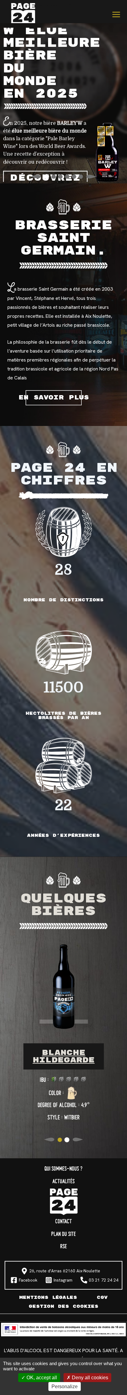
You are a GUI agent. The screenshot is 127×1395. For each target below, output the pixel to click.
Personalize (64, 1386)
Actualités (63, 1181)
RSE (63, 1246)
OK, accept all (41, 1377)
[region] (63, 105)
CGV (102, 1297)
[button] (46, 176)
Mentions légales (48, 1297)
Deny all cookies (89, 1377)
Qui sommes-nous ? (63, 1169)
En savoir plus (53, 397)
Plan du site (63, 1234)
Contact (63, 1221)
